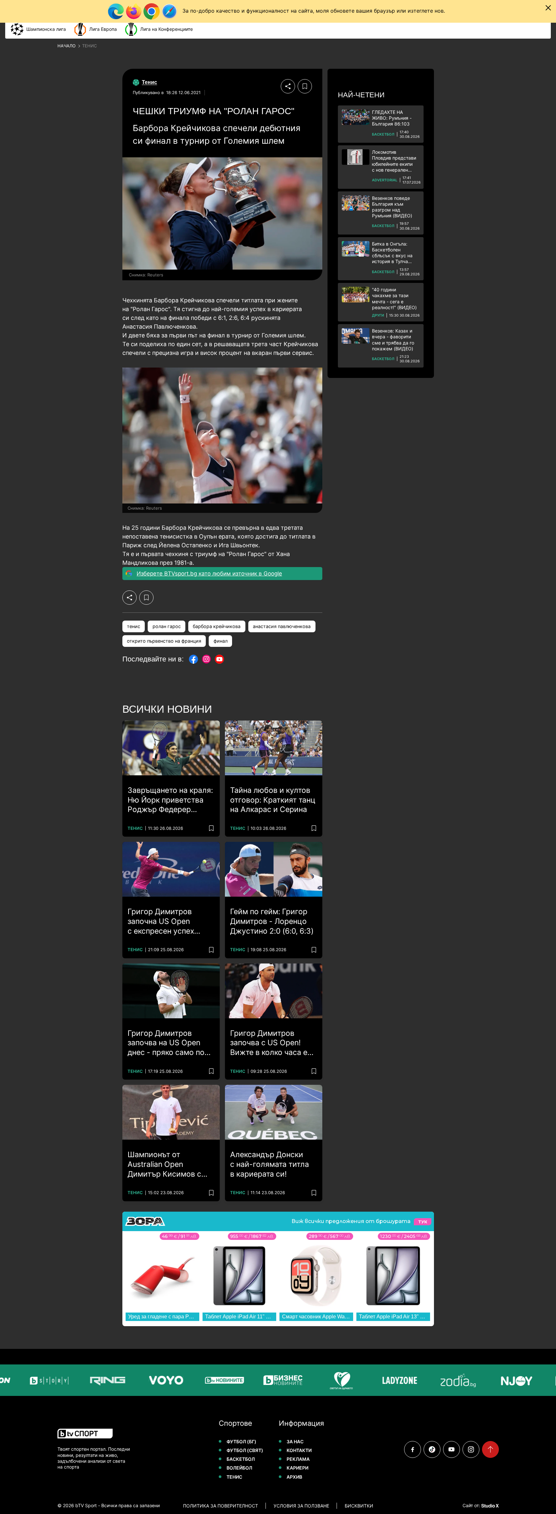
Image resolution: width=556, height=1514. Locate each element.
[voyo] (147, 1380)
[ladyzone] (381, 1380)
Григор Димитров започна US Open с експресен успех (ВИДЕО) (161, 921)
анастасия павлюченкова (282, 626)
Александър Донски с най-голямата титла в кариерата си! (269, 1164)
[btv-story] (30, 1380)
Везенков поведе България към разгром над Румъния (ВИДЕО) (392, 207)
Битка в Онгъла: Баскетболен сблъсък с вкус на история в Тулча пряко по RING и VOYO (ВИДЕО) (392, 253)
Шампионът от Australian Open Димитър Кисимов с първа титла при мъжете (164, 1164)
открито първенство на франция (164, 641)
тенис (133, 626)
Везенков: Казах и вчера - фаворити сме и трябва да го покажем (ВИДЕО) (393, 339)
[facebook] (412, 1449)
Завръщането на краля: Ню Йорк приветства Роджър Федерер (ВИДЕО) (170, 800)
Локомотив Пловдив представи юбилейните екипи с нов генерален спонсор (394, 161)
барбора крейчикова (217, 626)
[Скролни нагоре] (490, 1449)
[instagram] (471, 1449)
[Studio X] (489, 1505)
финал (221, 641)
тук (422, 1221)
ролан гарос (167, 626)
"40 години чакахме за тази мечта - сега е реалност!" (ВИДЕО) (394, 298)
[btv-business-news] (264, 1380)
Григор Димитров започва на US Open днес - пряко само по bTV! (166, 1043)
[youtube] (451, 1449)
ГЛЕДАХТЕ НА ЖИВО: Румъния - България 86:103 (392, 118)
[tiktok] (432, 1449)
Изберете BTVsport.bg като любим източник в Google (209, 573)
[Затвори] (548, 8)
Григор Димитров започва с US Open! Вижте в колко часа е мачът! (268, 1043)
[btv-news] (206, 1380)
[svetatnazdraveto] (323, 1380)
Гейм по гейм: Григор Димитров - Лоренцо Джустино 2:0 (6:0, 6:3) (272, 921)
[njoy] (498, 1380)
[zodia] (439, 1380)
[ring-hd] (89, 1380)
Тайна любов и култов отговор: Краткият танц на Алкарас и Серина (272, 800)
